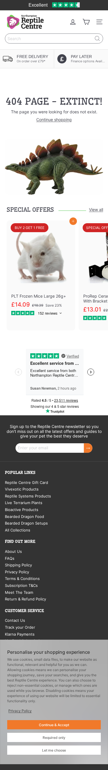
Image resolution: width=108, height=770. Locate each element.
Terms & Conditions (22, 578)
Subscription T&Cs (21, 585)
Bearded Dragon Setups (26, 523)
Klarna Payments (20, 634)
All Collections (17, 530)
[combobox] (54, 38)
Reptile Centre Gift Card (26, 482)
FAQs (9, 558)
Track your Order (20, 627)
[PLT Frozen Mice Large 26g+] (41, 270)
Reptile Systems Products (28, 496)
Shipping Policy (18, 565)
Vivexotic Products (22, 489)
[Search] (97, 38)
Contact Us (15, 620)
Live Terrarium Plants (23, 502)
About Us (13, 551)
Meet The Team (19, 592)
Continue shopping (54, 119)
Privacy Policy (17, 572)
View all (96, 209)
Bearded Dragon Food (24, 516)
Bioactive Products (21, 509)
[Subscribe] (88, 448)
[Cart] (86, 22)
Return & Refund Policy (25, 599)
